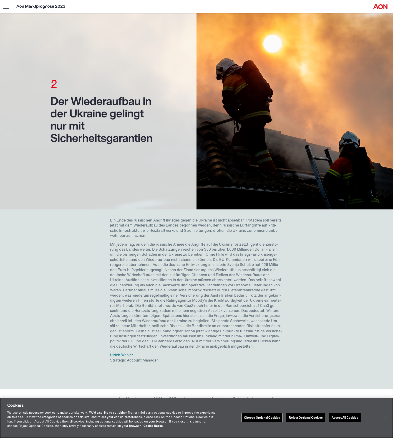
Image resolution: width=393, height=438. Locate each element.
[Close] (386, 417)
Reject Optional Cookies (306, 417)
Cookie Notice (153, 426)
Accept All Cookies (345, 417)
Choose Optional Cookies (262, 417)
